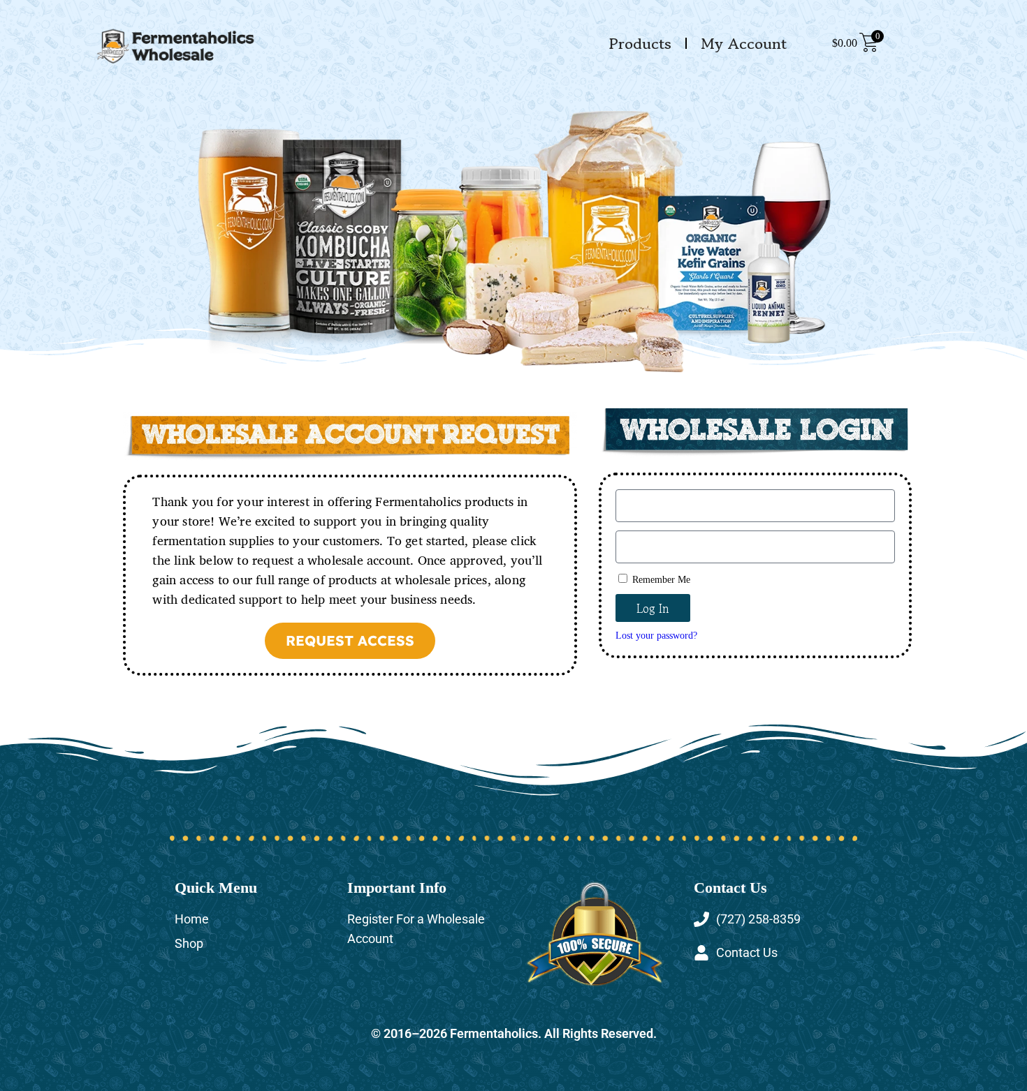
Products (640, 43)
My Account (744, 43)
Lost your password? (656, 635)
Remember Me (659, 579)
